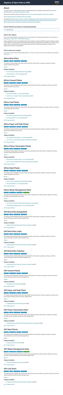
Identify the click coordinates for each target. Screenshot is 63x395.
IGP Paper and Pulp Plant (15, 290)
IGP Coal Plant (10, 369)
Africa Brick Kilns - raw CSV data (15, 74)
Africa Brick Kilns (11, 58)
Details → (6, 67)
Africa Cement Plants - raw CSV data (15, 93)
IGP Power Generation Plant (16, 310)
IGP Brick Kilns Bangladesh (15, 212)
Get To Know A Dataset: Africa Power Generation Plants (20, 161)
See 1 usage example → (9, 227)
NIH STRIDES (32, 20)
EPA (14, 19)
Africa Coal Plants (11, 102)
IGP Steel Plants (11, 329)
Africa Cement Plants (13, 80)
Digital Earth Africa (52, 19)
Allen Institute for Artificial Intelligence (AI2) (25, 19)
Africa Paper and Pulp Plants (16, 124)
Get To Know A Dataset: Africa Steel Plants (17, 181)
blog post (7, 54)
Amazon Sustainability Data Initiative (31, 22)
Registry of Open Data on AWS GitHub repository (17, 38)
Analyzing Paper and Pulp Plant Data (16, 303)
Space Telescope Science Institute (12, 22)
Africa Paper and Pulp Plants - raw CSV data (17, 137)
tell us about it (31, 52)
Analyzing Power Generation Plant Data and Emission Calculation (22, 323)
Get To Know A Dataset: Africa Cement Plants (18, 95)
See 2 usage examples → (10, 76)
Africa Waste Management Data (17, 190)
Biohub (46, 19)
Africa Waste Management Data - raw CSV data (18, 205)
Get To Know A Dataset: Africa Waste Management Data (20, 203)
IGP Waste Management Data (16, 349)
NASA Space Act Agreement (21, 20)
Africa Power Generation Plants (17, 146)
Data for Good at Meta (9, 20)
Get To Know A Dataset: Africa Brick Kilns (17, 71)
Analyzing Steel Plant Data (13, 342)
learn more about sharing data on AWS (20, 12)
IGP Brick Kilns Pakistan (14, 251)
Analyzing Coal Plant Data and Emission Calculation (19, 382)
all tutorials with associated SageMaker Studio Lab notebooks (38, 14)
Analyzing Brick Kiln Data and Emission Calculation (19, 225)
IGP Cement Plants (12, 271)
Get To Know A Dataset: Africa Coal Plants (17, 115)
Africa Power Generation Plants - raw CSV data (18, 159)
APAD (30, 71)
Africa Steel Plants (12, 168)
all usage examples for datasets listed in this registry (18, 16)
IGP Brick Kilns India (13, 231)
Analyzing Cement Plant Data (14, 284)
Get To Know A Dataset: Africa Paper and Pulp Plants (19, 139)
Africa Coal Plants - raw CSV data (15, 117)
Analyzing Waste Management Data (15, 362)
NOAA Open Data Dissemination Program (46, 20)
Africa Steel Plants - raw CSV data (15, 183)
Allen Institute (40, 19)
